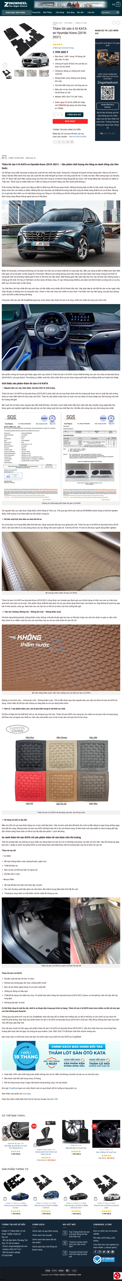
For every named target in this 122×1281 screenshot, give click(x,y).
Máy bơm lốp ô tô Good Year (76, 1148)
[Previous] (6, 44)
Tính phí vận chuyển (77, 137)
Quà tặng (70, 12)
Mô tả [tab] (4, 158)
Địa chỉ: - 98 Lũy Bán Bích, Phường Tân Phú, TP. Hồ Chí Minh (15, 1240)
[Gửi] (118, 12)
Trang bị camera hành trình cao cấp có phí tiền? (78, 1244)
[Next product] (114, 22)
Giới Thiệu (47, 12)
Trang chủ (57, 23)
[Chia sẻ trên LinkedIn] (72, 142)
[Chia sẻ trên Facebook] (55, 142)
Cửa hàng (60, 12)
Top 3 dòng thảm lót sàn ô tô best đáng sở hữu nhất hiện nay (79, 1234)
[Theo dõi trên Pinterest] (108, 1252)
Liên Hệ (91, 12)
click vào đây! (109, 133)
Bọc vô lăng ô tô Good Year (106, 1152)
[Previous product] (118, 22)
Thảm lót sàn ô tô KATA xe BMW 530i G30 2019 (76, 1207)
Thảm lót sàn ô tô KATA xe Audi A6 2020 (106, 1207)
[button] (116, 4)
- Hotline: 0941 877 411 (11, 1249)
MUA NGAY (70, 121)
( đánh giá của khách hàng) (63, 48)
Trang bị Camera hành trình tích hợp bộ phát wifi (78, 1254)
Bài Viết (54, 1099)
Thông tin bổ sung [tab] (16, 158)
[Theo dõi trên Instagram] (100, 1252)
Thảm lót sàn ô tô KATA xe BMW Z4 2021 (15, 1207)
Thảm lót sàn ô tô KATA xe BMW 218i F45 (46, 1207)
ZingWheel (13, 1088)
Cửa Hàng (68, 23)
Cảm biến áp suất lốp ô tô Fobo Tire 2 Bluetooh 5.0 (15, 1147)
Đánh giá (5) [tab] (31, 158)
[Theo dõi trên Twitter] (104, 1252)
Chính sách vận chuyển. (42, 1235)
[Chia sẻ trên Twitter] (59, 142)
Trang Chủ (36, 12)
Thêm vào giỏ (74, 115)
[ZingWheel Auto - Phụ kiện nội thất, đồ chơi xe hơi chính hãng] (16, 4)
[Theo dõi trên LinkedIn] (113, 1252)
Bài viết (80, 12)
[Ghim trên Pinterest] (68, 142)
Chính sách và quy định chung (45, 1231)
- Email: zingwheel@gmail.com (15, 1246)
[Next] (45, 44)
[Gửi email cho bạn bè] (63, 142)
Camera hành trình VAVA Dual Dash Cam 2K (46, 1153)
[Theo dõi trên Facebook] (95, 1252)
